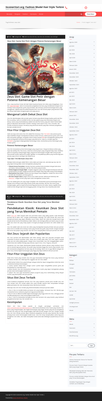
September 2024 (74, 131)
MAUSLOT (12, 178)
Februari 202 (73, 246)
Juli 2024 (71, 138)
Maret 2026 (72, 61)
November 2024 (74, 123)
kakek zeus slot (28, 36)
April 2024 (72, 150)
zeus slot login (54, 36)
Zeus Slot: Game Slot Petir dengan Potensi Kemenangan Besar (34, 41)
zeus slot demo (46, 36)
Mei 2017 (72, 235)
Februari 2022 (73, 212)
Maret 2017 (72, 242)
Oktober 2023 (73, 173)
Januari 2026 (72, 69)
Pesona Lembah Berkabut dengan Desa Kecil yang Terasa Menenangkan (82, 377)
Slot (70, 287)
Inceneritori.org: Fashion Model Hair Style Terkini (35, 7)
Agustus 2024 (73, 134)
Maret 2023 (72, 200)
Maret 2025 (72, 107)
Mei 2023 (72, 192)
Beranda (9, 14)
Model (41, 14)
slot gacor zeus (35, 196)
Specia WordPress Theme (20, 398)
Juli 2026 (71, 46)
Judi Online (72, 275)
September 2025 (74, 84)
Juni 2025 (72, 96)
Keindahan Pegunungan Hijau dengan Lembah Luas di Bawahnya (79, 382)
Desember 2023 (74, 165)
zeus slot (39, 36)
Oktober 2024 (73, 127)
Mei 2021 (72, 231)
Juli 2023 (71, 185)
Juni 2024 (72, 142)
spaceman (72, 299)
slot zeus (34, 36)
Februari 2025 (73, 111)
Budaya (71, 260)
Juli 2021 (71, 227)
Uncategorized (17, 36)
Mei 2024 (72, 146)
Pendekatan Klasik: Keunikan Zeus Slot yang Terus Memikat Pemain (33, 203)
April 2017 (72, 239)
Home (78, 22)
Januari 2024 (72, 161)
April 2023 (72, 196)
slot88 (71, 295)
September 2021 (74, 219)
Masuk (71, 324)
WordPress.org (73, 336)
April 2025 (72, 104)
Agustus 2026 (73, 42)
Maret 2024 (72, 154)
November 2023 (74, 169)
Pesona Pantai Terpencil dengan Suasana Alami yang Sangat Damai (81, 366)
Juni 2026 (72, 50)
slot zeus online (49, 196)
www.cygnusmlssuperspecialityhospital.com (19, 308)
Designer (17, 14)
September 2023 (74, 177)
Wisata (71, 310)
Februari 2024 (73, 158)
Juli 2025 (71, 92)
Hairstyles (33, 14)
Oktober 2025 (73, 81)
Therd (9, 36)
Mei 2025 (72, 100)
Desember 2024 (74, 119)
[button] (81, 14)
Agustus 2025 (73, 88)
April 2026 (72, 57)
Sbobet (71, 283)
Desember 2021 (74, 215)
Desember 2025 (74, 73)
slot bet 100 (72, 291)
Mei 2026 (72, 54)
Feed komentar (73, 332)
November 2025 (74, 77)
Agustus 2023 (73, 181)
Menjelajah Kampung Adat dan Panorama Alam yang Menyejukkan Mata (80, 371)
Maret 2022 (72, 208)
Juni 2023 (72, 188)
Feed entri (72, 328)
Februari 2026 (73, 65)
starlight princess (74, 302)
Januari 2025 (72, 115)
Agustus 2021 (73, 223)
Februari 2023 (73, 204)
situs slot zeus (27, 196)
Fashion (25, 14)
